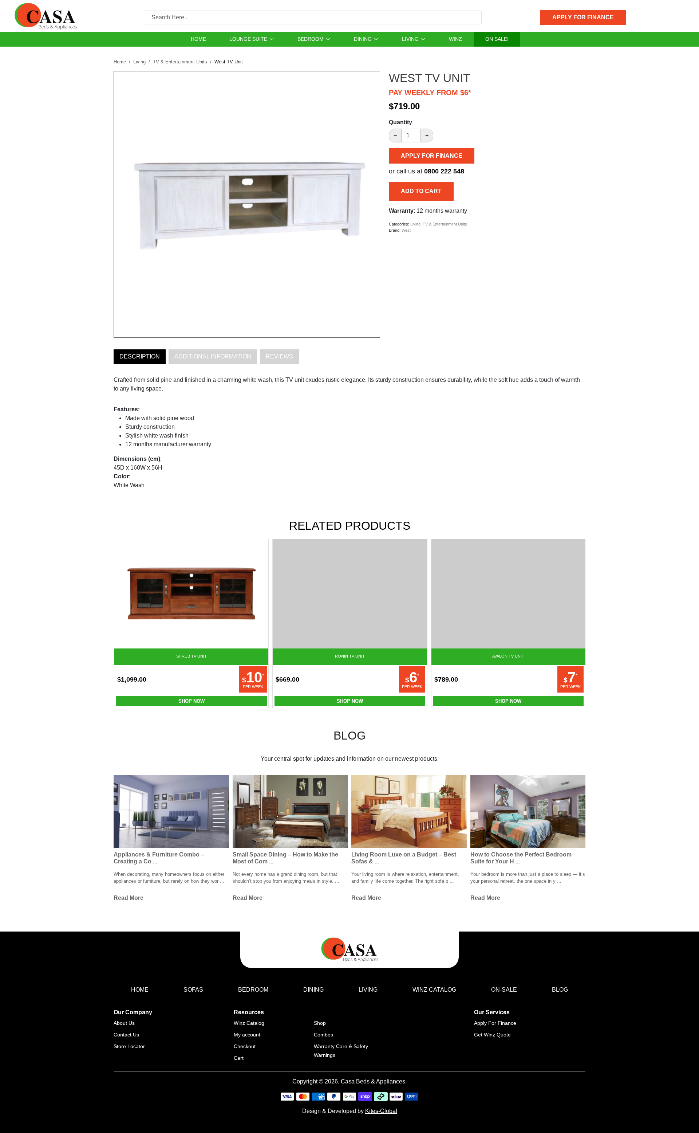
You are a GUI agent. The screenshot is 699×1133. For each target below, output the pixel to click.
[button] (370, 77)
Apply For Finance (495, 1023)
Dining (363, 39)
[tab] (140, 356)
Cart (239, 1058)
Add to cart (421, 191)
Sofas (193, 990)
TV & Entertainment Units (180, 61)
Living (410, 39)
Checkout (245, 1046)
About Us (124, 1023)
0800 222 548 (444, 171)
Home (198, 39)
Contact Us (126, 1035)
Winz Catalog (434, 990)
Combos (323, 1035)
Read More (128, 898)
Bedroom (310, 39)
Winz (455, 39)
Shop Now (191, 701)
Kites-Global (381, 1111)
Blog (560, 990)
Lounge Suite (248, 39)
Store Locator (129, 1046)
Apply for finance (583, 17)
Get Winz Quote (492, 1035)
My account (247, 1035)
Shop (320, 1023)
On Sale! (497, 39)
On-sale (504, 990)
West (406, 230)
